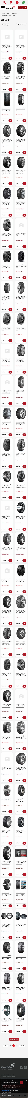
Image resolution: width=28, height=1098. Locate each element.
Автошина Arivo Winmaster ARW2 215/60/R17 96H (6, 266)
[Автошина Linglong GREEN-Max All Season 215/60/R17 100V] (21, 288)
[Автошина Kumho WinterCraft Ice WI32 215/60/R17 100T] (7, 225)
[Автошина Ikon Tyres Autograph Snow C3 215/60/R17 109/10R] (21, 633)
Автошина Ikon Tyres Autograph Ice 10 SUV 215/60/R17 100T (21, 768)
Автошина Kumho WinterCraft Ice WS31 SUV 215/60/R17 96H (7, 549)
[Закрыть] (26, 1080)
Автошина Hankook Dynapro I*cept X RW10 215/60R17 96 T (21, 894)
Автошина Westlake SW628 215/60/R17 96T (6, 329)
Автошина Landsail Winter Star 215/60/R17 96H (6, 360)
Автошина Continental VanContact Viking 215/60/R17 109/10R (21, 674)
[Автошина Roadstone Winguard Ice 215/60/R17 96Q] (21, 570)
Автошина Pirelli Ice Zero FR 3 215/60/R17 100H (21, 266)
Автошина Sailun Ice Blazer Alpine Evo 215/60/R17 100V (20, 172)
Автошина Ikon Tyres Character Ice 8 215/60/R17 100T (6, 706)
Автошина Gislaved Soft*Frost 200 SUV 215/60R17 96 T (6, 863)
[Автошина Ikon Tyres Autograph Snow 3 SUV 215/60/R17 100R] (21, 727)
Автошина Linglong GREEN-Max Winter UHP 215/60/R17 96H (21, 78)
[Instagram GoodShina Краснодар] (21, 1068)
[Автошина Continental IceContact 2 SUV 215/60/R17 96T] (21, 507)
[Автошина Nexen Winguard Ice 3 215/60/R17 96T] (7, 193)
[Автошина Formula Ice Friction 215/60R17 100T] (21, 99)
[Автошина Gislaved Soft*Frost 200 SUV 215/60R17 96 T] (7, 853)
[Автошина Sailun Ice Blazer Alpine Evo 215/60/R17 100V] (21, 162)
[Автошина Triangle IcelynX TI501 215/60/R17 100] (7, 821)
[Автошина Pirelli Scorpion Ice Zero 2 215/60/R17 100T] (7, 445)
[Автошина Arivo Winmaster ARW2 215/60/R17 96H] (7, 256)
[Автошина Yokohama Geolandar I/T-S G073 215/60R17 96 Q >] (21, 947)
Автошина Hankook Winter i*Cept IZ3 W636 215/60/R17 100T (6, 172)
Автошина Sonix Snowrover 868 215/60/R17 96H (20, 360)
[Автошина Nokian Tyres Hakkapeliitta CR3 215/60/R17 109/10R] (7, 288)
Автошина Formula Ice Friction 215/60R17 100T (21, 109)
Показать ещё (14, 1039)
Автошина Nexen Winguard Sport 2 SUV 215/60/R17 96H (21, 611)
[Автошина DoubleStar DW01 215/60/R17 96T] (21, 225)
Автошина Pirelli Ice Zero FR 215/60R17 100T (20, 454)
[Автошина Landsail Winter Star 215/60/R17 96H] (7, 350)
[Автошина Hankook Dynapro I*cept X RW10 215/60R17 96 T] (21, 884)
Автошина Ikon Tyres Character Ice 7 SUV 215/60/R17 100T (20, 140)
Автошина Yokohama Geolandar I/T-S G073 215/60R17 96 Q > (21, 957)
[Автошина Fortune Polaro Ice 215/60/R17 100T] (7, 507)
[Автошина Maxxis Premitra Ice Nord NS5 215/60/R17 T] (7, 1010)
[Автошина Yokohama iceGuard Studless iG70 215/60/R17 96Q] (21, 476)
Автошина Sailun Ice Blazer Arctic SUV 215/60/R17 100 (20, 988)
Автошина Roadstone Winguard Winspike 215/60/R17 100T (21, 203)
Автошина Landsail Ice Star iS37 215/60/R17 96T (21, 549)
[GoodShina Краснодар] (10, 7)
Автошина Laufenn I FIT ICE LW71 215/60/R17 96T (20, 800)
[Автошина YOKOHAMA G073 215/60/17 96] (21, 916)
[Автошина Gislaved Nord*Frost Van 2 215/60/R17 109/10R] (7, 476)
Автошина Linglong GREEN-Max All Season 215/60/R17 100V (21, 297)
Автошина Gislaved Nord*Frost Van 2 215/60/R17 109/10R (7, 486)
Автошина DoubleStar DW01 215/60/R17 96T (21, 235)
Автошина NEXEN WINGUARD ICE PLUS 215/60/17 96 (21, 831)
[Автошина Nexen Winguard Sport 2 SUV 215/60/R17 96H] (21, 602)
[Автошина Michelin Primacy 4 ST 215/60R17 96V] (7, 68)
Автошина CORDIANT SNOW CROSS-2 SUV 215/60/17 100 (7, 957)
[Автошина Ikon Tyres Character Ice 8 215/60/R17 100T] (7, 696)
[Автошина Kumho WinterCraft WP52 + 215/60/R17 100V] (7, 727)
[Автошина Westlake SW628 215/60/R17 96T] (7, 319)
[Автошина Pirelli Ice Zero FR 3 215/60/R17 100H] (21, 256)
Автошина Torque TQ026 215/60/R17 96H (20, 392)
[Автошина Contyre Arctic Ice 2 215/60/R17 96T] (7, 570)
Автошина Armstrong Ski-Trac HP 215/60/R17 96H (6, 392)
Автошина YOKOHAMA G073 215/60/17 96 (21, 925)
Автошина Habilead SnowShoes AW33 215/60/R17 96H (6, 109)
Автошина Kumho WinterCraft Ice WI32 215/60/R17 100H (20, 46)
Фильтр (3, 25)
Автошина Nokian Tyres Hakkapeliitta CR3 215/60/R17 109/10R (6, 298)
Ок (21, 1082)
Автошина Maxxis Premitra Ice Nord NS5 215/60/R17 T (7, 1020)
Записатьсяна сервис (21, 7)
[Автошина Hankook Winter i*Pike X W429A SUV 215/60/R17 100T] (7, 131)
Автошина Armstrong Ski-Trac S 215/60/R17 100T (7, 768)
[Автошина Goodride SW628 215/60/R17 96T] (21, 319)
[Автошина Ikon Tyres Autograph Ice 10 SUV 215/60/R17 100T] (21, 759)
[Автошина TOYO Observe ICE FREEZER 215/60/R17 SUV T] (7, 884)
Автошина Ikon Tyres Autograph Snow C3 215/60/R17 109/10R (21, 643)
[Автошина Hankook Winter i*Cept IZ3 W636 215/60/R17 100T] (7, 162)
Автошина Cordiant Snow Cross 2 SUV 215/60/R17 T (20, 1020)
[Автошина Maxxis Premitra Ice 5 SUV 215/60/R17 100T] (21, 696)
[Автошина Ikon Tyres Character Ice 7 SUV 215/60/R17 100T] (21, 131)
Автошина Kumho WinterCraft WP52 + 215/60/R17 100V (6, 737)
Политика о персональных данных (7, 1075)
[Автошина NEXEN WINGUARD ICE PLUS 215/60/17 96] (21, 821)
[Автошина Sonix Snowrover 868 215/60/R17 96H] (21, 350)
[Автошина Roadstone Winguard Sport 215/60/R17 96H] (7, 633)
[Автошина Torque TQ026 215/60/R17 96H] (21, 382)
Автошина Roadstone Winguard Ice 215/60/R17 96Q (21, 580)
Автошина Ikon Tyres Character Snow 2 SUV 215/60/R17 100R (7, 611)
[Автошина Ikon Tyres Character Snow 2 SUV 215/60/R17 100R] (7, 602)
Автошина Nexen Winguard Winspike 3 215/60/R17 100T (6, 46)
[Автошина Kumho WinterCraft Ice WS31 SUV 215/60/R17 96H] (7, 539)
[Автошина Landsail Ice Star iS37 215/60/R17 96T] (21, 539)
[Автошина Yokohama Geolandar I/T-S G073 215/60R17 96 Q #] (7, 978)
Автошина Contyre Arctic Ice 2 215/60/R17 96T (6, 580)
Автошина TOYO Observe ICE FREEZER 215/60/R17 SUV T (7, 894)
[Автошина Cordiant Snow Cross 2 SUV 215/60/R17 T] (21, 1010)
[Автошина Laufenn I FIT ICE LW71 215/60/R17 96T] (21, 790)
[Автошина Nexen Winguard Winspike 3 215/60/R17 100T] (7, 36)
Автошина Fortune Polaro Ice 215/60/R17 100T (6, 517)
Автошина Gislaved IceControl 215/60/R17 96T (6, 423)
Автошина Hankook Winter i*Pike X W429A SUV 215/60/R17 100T (7, 141)
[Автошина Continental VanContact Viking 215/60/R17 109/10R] (21, 664)
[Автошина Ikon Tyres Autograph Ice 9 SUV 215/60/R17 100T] (21, 413)
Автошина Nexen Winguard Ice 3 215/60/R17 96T (6, 203)
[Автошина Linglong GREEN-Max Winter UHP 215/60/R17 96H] (21, 68)
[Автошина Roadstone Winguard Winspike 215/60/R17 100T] (21, 193)
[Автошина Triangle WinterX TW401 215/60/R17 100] (7, 916)
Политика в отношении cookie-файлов (8, 1076)
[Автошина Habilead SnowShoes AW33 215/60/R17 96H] (7, 99)
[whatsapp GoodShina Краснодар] (25, 1068)
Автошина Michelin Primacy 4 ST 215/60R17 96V (6, 78)
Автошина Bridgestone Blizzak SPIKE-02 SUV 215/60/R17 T (21, 863)
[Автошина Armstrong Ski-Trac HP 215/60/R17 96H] (7, 382)
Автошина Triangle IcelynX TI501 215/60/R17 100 (6, 831)
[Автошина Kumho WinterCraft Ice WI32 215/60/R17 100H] (21, 36)
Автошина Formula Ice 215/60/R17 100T (7, 799)
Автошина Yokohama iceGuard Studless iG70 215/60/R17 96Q (21, 486)
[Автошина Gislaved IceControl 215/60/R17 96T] (7, 413)
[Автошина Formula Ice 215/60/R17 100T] (7, 790)
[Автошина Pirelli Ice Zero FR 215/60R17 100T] (21, 445)
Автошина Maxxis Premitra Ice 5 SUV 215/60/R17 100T (20, 706)
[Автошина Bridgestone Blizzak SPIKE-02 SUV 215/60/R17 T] (21, 853)
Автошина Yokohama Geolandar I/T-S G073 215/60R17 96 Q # (7, 988)
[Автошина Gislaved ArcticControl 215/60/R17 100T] (7, 664)
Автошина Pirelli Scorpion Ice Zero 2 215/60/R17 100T (6, 454)
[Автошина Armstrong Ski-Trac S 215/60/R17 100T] (7, 759)
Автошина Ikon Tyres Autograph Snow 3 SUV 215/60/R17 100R (21, 737)
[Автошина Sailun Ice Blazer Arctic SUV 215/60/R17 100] (21, 978)
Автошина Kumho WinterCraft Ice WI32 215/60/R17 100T (6, 235)
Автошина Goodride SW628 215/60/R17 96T (20, 329)
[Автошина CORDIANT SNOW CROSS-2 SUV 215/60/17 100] (7, 947)
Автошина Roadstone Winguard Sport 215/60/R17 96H (7, 643)
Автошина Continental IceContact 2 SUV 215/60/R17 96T (21, 517)
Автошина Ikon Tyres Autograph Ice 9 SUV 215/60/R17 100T (20, 423)
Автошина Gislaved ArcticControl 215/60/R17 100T (6, 674)
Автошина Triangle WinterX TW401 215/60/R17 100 (6, 925)
